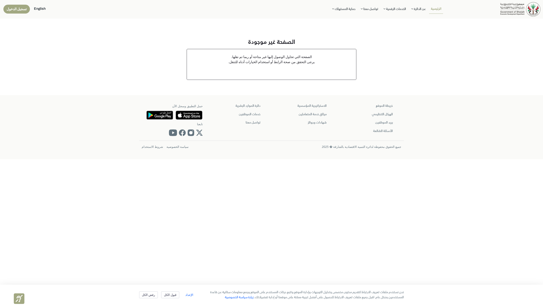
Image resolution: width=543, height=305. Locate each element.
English (40, 8)
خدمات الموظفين (249, 114)
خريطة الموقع (384, 106)
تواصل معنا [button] (370, 9)
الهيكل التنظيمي (382, 114)
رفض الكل (148, 295)
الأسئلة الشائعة (383, 131)
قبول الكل (170, 295)
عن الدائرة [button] (419, 9)
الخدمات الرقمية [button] (395, 9)
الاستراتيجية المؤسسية (312, 106)
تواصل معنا (253, 122)
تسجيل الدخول (17, 9)
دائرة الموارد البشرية (247, 106)
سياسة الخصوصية (178, 147)
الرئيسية (436, 9)
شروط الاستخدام (152, 147)
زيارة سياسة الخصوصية (239, 297)
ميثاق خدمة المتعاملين (313, 114)
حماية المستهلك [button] (344, 9)
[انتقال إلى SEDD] (520, 9)
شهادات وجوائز (317, 122)
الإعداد (189, 295)
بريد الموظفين (384, 122)
